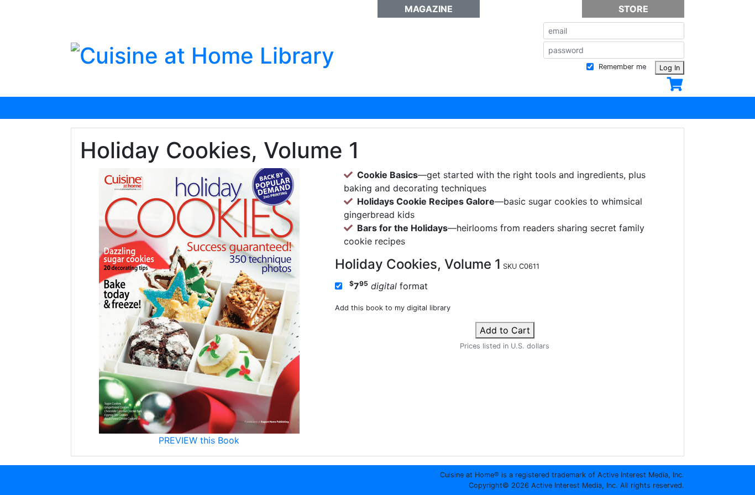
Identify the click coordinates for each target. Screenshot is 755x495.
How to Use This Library (625, 107)
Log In (669, 68)
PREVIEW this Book (199, 440)
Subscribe (147, 107)
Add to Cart (505, 330)
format (388, 285)
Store (633, 8)
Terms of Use (319, 479)
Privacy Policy (220, 479)
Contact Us (120, 479)
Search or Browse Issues (253, 107)
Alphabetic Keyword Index (486, 107)
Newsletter (531, 8)
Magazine (429, 8)
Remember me (621, 66)
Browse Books (367, 107)
